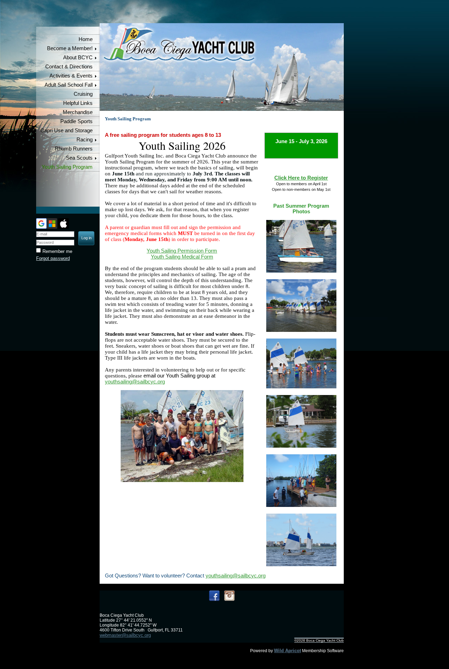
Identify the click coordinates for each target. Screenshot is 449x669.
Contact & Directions (69, 66)
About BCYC (78, 57)
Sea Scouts (79, 158)
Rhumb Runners (74, 149)
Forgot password (53, 258)
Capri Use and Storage (66, 130)
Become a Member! (70, 48)
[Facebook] (214, 595)
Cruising (83, 94)
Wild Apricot (287, 650)
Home (86, 39)
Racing (84, 139)
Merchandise (78, 112)
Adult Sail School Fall (69, 85)
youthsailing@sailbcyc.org (135, 381)
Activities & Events (71, 76)
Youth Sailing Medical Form (182, 257)
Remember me (57, 251)
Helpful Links (78, 103)
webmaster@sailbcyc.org (125, 635)
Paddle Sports (76, 121)
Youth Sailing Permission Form (182, 251)
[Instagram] (229, 595)
